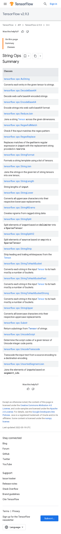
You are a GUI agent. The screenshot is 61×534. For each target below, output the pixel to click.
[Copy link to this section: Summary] (22, 62)
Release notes (10, 483)
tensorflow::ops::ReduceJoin (18, 113)
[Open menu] (5, 4)
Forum (6, 448)
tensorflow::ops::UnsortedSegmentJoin (24, 364)
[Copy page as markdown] (35, 56)
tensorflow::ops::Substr (15, 323)
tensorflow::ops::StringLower (18, 192)
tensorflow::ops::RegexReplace (19, 136)
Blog (5, 443)
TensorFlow (8, 25)
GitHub (6, 454)
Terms (6, 511)
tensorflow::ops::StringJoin (17, 166)
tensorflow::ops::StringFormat (19, 155)
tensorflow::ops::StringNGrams (19, 207)
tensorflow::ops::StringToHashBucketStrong (26, 293)
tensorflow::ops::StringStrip (18, 248)
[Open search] (45, 4)
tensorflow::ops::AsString (17, 79)
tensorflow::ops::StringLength (19, 181)
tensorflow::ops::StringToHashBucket (23, 263)
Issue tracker (9, 478)
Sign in (53, 4)
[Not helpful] (27, 31)
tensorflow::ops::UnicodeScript (19, 334)
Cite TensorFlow (11, 499)
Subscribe (50, 518)
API (19, 25)
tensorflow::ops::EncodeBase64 (20, 102)
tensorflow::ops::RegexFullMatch (20, 125)
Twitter (6, 459)
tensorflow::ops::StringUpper (18, 308)
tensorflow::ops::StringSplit (17, 219)
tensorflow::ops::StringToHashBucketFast (25, 278)
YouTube (7, 464)
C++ (48, 25)
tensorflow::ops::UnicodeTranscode (22, 349)
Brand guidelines (11, 494)
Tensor (21, 119)
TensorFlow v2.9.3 (16, 14)
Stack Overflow (10, 489)
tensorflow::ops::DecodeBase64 (20, 90)
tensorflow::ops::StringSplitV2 (19, 234)
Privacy (16, 511)
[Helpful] (22, 31)
